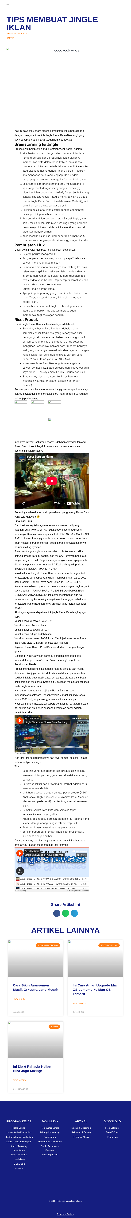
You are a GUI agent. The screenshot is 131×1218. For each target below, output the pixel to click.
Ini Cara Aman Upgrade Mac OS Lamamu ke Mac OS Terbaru (95, 989)
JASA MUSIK (50, 1121)
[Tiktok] (84, 1194)
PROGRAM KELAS (18, 1121)
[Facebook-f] (72, 1194)
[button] (122, 4)
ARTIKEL (81, 1121)
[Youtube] (59, 1194)
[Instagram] (46, 1194)
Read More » (19, 999)
